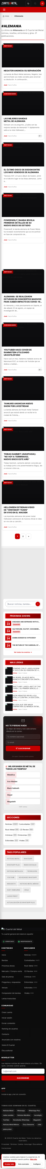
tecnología (32, 871)
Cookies (20, 1144)
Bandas (5, 960)
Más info (33, 1159)
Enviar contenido (8, 1023)
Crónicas (30, 977)
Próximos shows (8, 966)
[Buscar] (35, 3)
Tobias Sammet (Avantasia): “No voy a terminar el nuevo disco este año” (20, 457)
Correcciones (6, 1148)
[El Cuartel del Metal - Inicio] (9, 3)
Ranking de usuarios (10, 1029)
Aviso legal (28, 1144)
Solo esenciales (23, 1164)
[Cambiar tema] (28, 3)
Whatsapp (28, 859)
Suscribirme (24, 748)
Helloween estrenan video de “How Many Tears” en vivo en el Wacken (19, 510)
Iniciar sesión (7, 1018)
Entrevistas (30, 982)
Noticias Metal (13, 859)
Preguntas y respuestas (11, 982)
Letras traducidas (9, 998)
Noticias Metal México (29, 884)
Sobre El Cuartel (8, 1045)
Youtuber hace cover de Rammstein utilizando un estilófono (18, 352)
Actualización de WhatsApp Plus (21, 902)
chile (26, 890)
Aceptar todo (9, 1164)
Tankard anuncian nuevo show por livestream (18, 404)
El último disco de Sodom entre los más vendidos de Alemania (22, 171)
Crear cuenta (7, 1012)
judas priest (12, 896)
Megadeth (11, 884)
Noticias (30, 955)
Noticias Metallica (15, 871)
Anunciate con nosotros (11, 1040)
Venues (4, 988)
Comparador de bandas (11, 993)
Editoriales (30, 988)
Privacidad (5, 1144)
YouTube (10, 877)
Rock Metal (31, 966)
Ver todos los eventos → (23, 652)
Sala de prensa (8, 977)
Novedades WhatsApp (28, 877)
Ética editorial (7, 1050)
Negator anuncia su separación (22, 70)
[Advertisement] (23, 575)
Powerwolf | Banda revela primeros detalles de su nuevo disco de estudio (19, 223)
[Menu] (4, 9)
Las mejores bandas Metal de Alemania (15, 119)
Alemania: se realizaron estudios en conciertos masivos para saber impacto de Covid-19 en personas (22, 299)
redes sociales (30, 865)
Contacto (5, 1034)
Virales (29, 993)
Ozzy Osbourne (13, 890)
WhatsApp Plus (13, 865)
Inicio (4, 955)
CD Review (30, 971)
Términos (13, 1144)
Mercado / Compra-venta (12, 971)
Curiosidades (31, 960)
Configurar (37, 1164)
